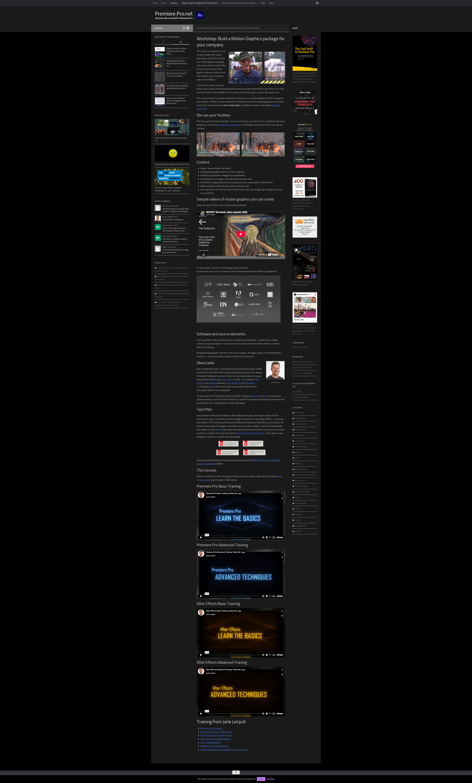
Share (263, 3)
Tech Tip (298, 509)
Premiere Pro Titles (302, 492)
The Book (298, 391)
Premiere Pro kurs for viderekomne (216, 732)
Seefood (212, 383)
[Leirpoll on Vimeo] (187, 28)
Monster (200, 383)
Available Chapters (302, 397)
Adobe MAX (274, 460)
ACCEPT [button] (261, 779)
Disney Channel (228, 379)
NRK (257, 379)
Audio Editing (300, 418)
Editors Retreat (261, 460)
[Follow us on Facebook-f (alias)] (183, 28)
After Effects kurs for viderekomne (216, 735)
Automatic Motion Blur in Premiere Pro (172, 164)
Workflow (298, 531)
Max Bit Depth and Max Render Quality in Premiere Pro (176, 63)
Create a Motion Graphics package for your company (224, 749)
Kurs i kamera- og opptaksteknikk (215, 739)
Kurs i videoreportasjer (210, 742)
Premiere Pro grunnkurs (211, 728)
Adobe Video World (205, 463)
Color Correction (301, 424)
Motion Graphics (301, 469)
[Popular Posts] (180, 42)
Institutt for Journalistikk (229, 124)
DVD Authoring (300, 446)
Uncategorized (300, 526)
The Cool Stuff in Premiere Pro (252, 433)
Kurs (163, 3)
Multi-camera (300, 480)
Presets (298, 497)
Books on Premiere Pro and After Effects (238, 3)
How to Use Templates (303, 373)
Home (155, 3)
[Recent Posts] (163, 42)
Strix (266, 396)
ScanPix (256, 396)
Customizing (299, 441)
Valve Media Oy (233, 383)
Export (297, 458)
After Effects (299, 413)
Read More (270, 779)
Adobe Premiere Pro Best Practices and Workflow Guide (176, 51)
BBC (215, 379)
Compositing (299, 435)
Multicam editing (301, 486)
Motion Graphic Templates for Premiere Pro (199, 3)
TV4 (242, 379)
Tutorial (298, 520)
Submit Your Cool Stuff (303, 367)
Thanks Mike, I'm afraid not (172, 220)
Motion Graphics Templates (305, 475)
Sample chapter (301, 503)
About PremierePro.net (304, 362)
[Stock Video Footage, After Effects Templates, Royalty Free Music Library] (305, 237)
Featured (298, 463)
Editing (297, 452)
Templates (299, 514)
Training (173, 3)
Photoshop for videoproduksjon (214, 746)
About (271, 3)
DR (213, 386)
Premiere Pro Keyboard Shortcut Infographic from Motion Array (176, 100)
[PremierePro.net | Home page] (180, 15)
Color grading (300, 430)
